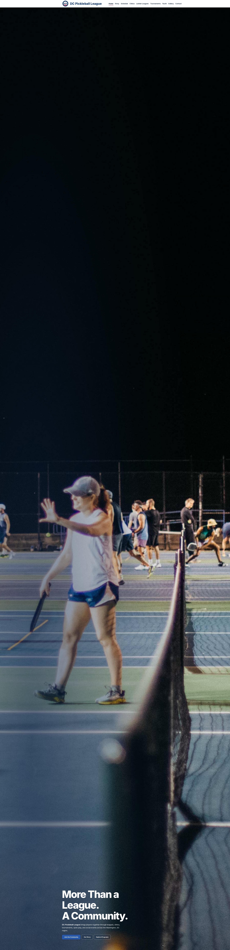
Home (111, 4)
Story (117, 4)
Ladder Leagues (142, 4)
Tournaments (155, 4)
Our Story (87, 937)
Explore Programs (102, 937)
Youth (164, 4)
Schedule (124, 4)
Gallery (171, 4)
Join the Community (71, 937)
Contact (178, 4)
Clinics (132, 4)
